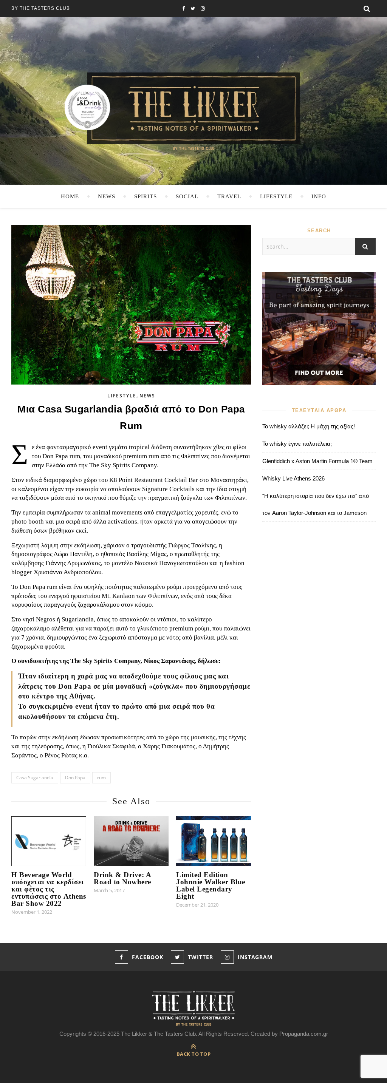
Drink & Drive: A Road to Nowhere (122, 878)
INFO (318, 196)
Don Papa (75, 777)
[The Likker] (193, 110)
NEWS (106, 196)
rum (101, 777)
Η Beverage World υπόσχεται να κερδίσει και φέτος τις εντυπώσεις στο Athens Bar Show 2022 (48, 889)
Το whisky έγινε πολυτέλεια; (297, 443)
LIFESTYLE (276, 196)
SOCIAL (187, 196)
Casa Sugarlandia (34, 777)
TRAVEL (229, 196)
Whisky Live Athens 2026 (293, 478)
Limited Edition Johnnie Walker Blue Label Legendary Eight (210, 885)
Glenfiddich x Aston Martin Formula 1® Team (317, 461)
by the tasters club (40, 8)
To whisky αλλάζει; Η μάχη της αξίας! (308, 426)
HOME (70, 196)
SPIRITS (145, 196)
